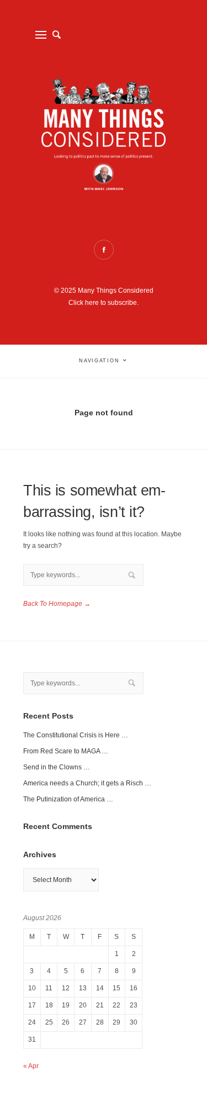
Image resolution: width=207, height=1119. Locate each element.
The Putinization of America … (68, 799)
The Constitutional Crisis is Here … (75, 735)
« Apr (31, 1066)
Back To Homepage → (57, 604)
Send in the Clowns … (56, 767)
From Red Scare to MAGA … (65, 751)
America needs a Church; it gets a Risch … (87, 783)
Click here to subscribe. (103, 303)
